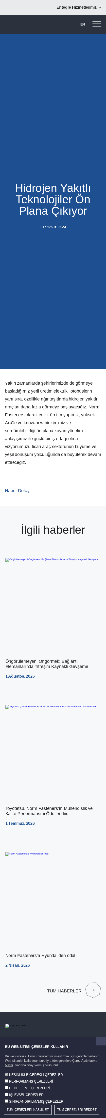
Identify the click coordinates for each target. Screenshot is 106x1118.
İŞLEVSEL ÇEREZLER (26, 1095)
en (82, 24)
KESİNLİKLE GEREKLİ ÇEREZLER (36, 1075)
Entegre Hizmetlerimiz (76, 7)
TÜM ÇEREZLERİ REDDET (77, 1110)
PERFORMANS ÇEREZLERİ (31, 1081)
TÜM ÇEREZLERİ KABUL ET (28, 1110)
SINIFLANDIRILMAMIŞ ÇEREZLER (36, 1101)
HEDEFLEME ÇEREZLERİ (29, 1088)
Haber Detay (17, 490)
